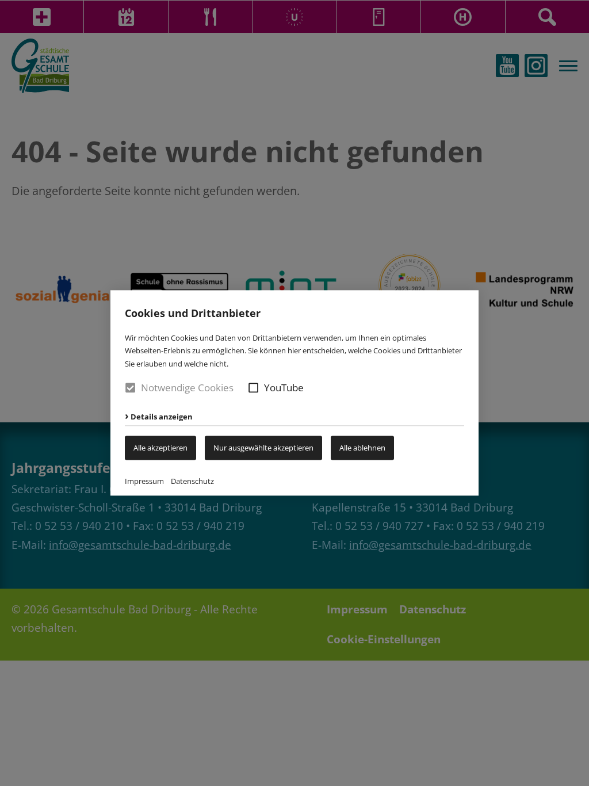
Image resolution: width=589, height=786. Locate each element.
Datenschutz (192, 481)
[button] (253, 387)
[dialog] (294, 393)
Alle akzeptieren (160, 447)
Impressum (144, 481)
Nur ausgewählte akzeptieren (263, 447)
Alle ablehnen (362, 447)
